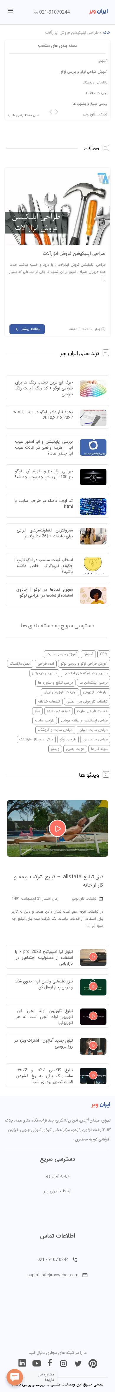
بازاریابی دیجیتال (95, 82)
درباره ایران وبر (57, 1176)
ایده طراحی (45, 663)
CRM (104, 654)
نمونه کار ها (99, 749)
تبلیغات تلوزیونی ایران (60, 692)
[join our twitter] (78, 1363)
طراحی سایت (44, 720)
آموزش (102, 61)
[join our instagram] (63, 1363)
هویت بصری (75, 749)
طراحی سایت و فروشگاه (55, 730)
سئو (37, 711)
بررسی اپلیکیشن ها (94, 682)
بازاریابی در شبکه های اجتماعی (85, 673)
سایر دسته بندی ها (25, 115)
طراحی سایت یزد (95, 739)
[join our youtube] (36, 1363)
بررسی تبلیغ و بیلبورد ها (90, 104)
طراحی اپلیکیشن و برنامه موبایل (84, 720)
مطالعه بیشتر (31, 329)
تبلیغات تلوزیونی (95, 114)
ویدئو (55, 749)
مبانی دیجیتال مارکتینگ (36, 739)
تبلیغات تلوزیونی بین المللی (87, 701)
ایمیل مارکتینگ (20, 663)
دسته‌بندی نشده (58, 711)
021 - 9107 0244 (52, 1260)
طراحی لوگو (68, 739)
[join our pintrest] (92, 1363)
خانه (106, 32)
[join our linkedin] (22, 1363)
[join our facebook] (50, 1363)
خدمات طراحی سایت (92, 711)
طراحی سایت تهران (93, 730)
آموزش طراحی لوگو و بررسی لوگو (83, 72)
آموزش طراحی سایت (62, 654)
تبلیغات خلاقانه (96, 93)
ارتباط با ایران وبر (57, 1191)
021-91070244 (54, 12)
